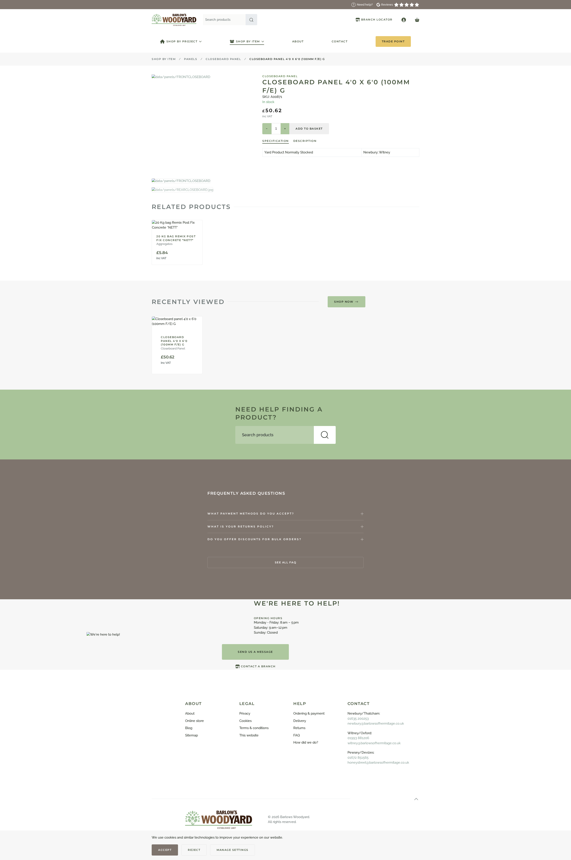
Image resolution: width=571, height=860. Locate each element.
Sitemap (191, 735)
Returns (299, 728)
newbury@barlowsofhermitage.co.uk (376, 723)
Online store (194, 721)
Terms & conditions (254, 728)
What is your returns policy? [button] (240, 526)
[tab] (181, 181)
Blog (188, 728)
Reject (194, 850)
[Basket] (417, 19)
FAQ (296, 735)
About (298, 41)
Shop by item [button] (248, 41)
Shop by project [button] (182, 41)
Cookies (245, 721)
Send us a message (255, 651)
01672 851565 (358, 758)
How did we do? (305, 742)
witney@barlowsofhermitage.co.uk (374, 743)
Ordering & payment (309, 713)
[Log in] (403, 19)
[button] (251, 19)
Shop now (343, 301)
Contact (340, 41)
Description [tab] (305, 141)
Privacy (244, 713)
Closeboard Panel (280, 76)
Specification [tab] (275, 141)
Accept (165, 850)
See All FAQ (285, 562)
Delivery (299, 721)
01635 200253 (358, 719)
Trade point (393, 41)
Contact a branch (258, 666)
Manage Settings (232, 850)
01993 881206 (358, 738)
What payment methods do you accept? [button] (250, 513)
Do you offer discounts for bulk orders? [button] (254, 539)
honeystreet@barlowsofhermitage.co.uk (378, 763)
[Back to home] (174, 20)
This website (249, 735)
